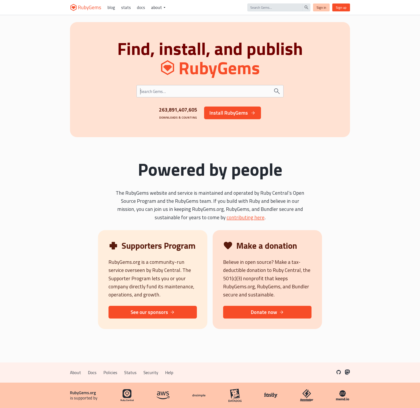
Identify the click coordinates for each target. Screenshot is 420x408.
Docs (141, 7)
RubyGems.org (83, 392)
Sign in (321, 7)
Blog (111, 7)
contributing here (245, 217)
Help (169, 372)
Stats (126, 7)
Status (130, 372)
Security (151, 372)
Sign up (341, 7)
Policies (110, 372)
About (75, 372)
